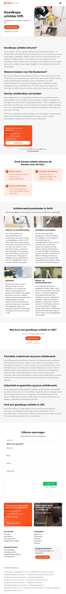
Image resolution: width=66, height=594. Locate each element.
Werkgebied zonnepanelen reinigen (41, 572)
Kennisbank (8, 536)
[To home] (11, 3)
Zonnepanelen (9, 556)
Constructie (38, 536)
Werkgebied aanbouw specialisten (15, 577)
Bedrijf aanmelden (43, 557)
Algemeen (38, 534)
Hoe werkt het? (9, 539)
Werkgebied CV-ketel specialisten (37, 580)
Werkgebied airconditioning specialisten (40, 574)
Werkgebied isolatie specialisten (14, 582)
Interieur (37, 543)
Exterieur (37, 539)
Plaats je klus (18, 143)
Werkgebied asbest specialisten (14, 580)
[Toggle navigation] (60, 3)
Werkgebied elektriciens (36, 585)
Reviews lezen (41, 523)
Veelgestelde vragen (11, 541)
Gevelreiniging (9, 550)
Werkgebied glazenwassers (13, 588)
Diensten (7, 534)
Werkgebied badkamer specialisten (15, 585)
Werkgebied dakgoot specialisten (15, 574)
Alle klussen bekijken (13, 523)
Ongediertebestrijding (12, 554)
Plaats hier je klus (12, 27)
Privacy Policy (8, 572)
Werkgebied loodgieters (34, 582)
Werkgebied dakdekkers (35, 577)
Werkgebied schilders (21, 572)
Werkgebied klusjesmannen (13, 590)
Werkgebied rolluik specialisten (33, 588)
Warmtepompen (10, 552)
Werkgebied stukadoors (52, 588)
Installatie (37, 541)
